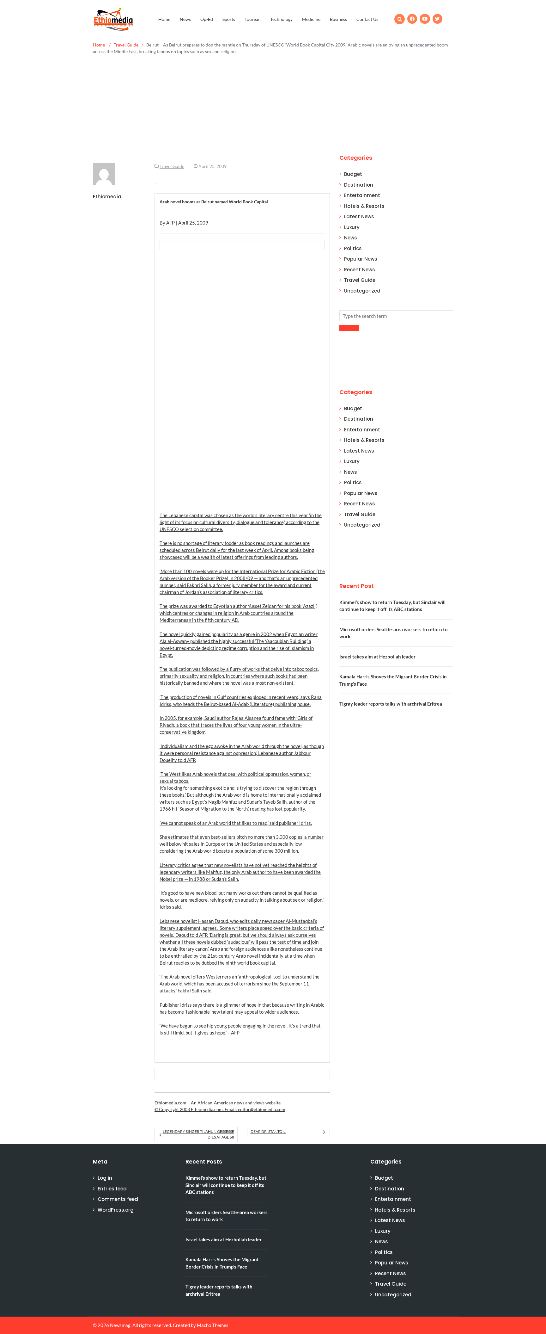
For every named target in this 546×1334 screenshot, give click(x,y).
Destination (358, 185)
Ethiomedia (107, 196)
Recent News (359, 269)
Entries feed (112, 1188)
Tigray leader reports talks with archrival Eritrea (390, 704)
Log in (105, 1178)
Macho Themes (212, 1325)
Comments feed (118, 1199)
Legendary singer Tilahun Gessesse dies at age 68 (198, 1134)
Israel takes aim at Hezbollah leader (377, 656)
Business (338, 19)
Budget (353, 174)
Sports (228, 19)
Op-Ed (206, 19)
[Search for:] (396, 315)
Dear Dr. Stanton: (268, 1131)
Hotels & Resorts (364, 206)
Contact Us (367, 19)
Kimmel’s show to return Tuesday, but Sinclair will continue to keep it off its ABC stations (225, 1185)
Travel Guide (172, 166)
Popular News (360, 259)
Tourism (253, 19)
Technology (281, 19)
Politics (353, 248)
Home (164, 19)
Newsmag (120, 1325)
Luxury (352, 227)
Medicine (311, 19)
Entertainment (362, 195)
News (185, 19)
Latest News (359, 216)
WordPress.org (116, 1210)
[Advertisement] (273, 105)
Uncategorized (362, 290)
